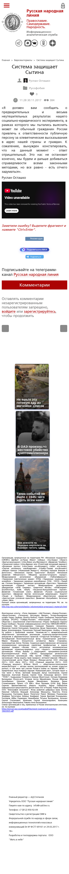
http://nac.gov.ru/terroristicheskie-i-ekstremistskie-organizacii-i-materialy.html (34, 607)
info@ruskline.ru (41, 805)
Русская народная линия (36, 274)
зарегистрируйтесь (40, 311)
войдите (9, 311)
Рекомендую (36, 238)
